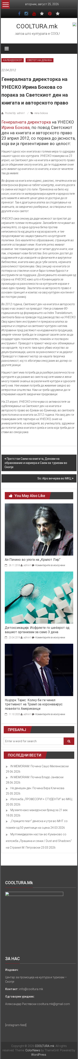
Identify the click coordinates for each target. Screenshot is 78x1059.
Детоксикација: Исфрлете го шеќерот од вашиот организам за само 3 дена (37, 630)
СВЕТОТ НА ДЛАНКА (39, 60)
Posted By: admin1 (14, 113)
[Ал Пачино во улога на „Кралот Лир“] (39, 529)
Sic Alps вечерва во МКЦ (54, 478)
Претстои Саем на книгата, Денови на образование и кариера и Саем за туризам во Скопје (36, 463)
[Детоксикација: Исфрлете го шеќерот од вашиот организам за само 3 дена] (39, 597)
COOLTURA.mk (37, 26)
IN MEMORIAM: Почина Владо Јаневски (36, 777)
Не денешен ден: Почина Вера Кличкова (37, 788)
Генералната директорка (26, 122)
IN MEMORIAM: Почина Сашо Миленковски (39, 766)
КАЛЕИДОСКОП (12, 60)
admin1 (27, 565)
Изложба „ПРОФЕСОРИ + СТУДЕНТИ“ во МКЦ (41, 799)
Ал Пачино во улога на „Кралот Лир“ (32, 560)
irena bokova (41, 113)
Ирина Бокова (15, 127)
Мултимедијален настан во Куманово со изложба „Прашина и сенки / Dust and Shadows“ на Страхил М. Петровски (39, 841)
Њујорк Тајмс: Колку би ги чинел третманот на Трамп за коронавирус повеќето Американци (34, 704)
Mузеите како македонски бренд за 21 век (39, 810)
